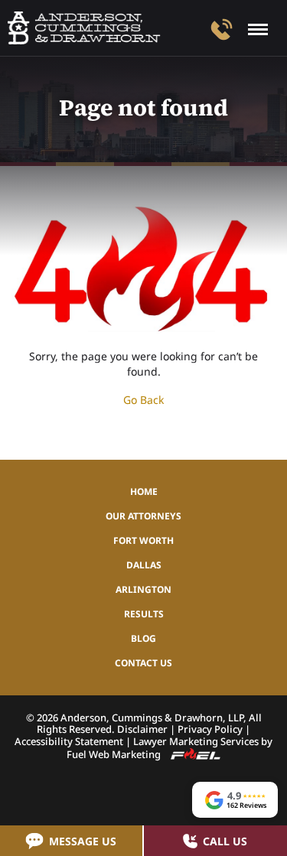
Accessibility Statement (69, 741)
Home (144, 491)
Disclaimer (142, 729)
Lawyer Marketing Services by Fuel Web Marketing (169, 747)
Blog (143, 638)
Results (144, 613)
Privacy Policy (210, 729)
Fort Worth (143, 540)
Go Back (143, 399)
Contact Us (143, 662)
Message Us (82, 841)
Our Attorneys (143, 515)
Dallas (143, 564)
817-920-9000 (221, 29)
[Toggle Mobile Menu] (258, 29)
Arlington (143, 589)
